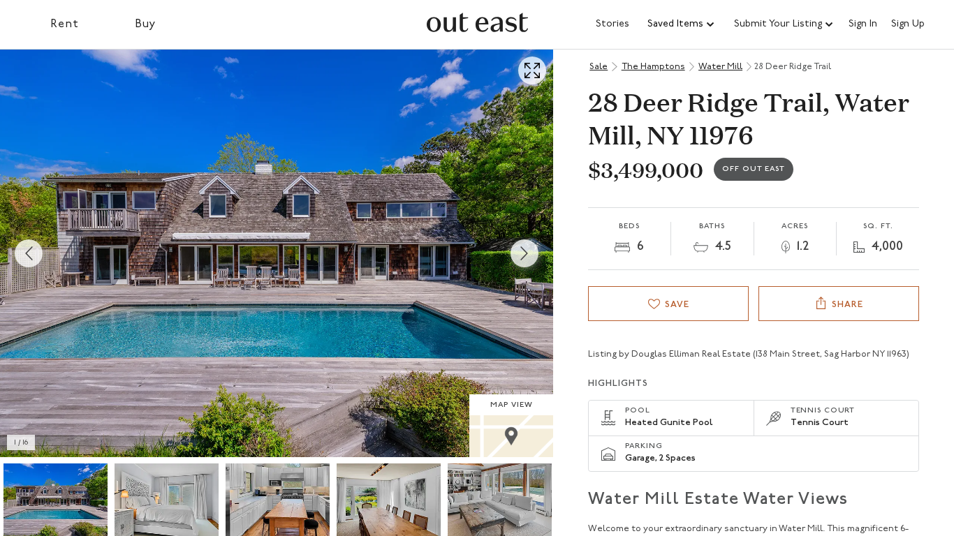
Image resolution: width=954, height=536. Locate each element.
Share (847, 304)
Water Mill (720, 66)
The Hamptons (653, 66)
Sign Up (908, 24)
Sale (598, 66)
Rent (64, 24)
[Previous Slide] (29, 253)
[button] (681, 24)
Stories (612, 24)
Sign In (863, 24)
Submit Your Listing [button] (778, 24)
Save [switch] (677, 304)
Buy (145, 24)
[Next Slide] (524, 253)
